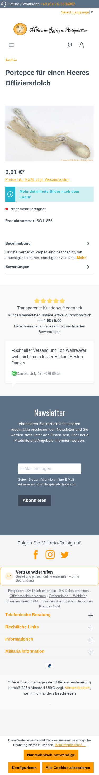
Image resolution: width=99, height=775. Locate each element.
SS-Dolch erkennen (74, 591)
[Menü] (11, 45)
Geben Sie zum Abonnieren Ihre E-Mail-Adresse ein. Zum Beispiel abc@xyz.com (47, 482)
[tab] (48, 250)
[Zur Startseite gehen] (49, 29)
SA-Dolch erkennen (41, 591)
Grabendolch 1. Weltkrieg (68, 596)
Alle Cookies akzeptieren (68, 767)
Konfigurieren (24, 767)
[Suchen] (69, 45)
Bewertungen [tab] (17, 266)
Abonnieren (34, 500)
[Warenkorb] (90, 43)
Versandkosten (77, 688)
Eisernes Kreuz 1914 (22, 601)
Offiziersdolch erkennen (28, 596)
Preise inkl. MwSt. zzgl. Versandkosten (37, 179)
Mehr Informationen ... (70, 745)
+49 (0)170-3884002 (58, 4)
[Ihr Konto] (81, 45)
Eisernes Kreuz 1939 (57, 601)
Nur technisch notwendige (51, 755)
